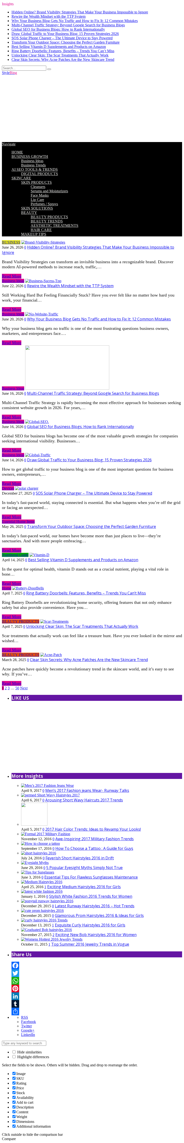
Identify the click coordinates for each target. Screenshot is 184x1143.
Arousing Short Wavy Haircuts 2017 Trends (84, 800)
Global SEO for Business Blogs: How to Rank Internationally (58, 29)
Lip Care (37, 200)
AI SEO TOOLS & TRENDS (35, 169)
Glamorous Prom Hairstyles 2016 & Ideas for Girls (99, 915)
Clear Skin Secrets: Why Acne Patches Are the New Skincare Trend (63, 59)
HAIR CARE (41, 230)
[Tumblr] (97, 1004)
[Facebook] (97, 965)
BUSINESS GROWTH (30, 156)
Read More (11, 276)
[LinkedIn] (97, 996)
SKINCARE (21, 178)
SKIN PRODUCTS (36, 182)
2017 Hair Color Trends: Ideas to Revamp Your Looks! (93, 829)
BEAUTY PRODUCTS (49, 217)
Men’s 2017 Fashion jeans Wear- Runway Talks (87, 790)
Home (6, 588)
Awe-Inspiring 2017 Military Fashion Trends (94, 838)
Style (9, 73)
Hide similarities (29, 1052)
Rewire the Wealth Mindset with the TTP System (49, 16)
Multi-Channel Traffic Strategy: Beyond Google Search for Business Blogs (68, 25)
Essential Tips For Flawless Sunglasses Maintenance (91, 877)
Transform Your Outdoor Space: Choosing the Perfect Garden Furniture (66, 42)
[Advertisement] (92, 108)
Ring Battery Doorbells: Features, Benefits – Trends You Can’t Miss (63, 51)
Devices (8, 488)
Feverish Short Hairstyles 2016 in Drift (80, 858)
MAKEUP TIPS (33, 234)
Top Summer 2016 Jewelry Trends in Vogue (90, 944)
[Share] (97, 1011)
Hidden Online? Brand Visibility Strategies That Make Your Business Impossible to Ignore (80, 12)
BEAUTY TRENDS (47, 221)
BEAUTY (29, 213)
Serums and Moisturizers (49, 191)
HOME (17, 152)
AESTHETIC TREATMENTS (54, 225)
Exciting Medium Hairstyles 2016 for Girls (84, 886)
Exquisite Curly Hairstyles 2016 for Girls (90, 925)
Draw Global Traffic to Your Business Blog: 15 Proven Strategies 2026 (65, 34)
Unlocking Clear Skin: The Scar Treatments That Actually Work (60, 55)
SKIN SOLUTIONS (37, 208)
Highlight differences (32, 1057)
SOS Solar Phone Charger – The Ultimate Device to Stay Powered (62, 38)
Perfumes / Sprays (44, 204)
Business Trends (33, 165)
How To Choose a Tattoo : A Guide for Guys (94, 848)
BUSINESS (11, 242)
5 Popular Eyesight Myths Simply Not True (84, 867)
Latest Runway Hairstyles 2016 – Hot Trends (94, 906)
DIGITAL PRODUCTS (39, 174)
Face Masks (40, 195)
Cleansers (38, 187)
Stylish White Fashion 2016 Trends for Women (90, 896)
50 (17, 688)
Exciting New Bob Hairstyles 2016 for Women (96, 934)
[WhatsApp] (97, 981)
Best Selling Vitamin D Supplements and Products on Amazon (59, 47)
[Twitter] (97, 973)
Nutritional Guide (15, 555)
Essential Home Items (18, 522)
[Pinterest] (97, 988)
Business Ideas (32, 161)
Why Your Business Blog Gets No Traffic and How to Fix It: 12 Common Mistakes (75, 21)
